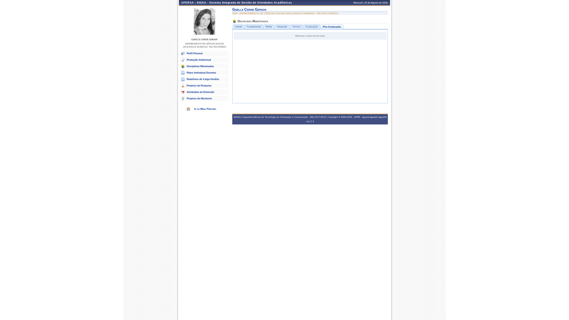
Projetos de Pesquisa (199, 85)
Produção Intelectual (199, 59)
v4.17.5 (310, 121)
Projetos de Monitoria (199, 98)
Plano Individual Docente (201, 72)
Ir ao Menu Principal (205, 109)
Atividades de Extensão (200, 92)
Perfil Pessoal (194, 53)
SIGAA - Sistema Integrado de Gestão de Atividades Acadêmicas (244, 2)
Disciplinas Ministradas (200, 66)
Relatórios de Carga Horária (203, 79)
